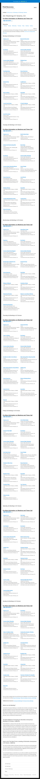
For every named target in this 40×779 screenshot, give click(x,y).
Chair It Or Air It (6, 389)
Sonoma (29, 697)
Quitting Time (23, 367)
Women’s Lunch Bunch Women (27, 293)
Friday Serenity (6, 495)
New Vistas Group (6, 452)
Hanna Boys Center (24, 229)
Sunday (31, 25)
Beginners (5, 240)
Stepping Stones (6, 653)
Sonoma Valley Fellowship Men (9, 536)
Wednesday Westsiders (8, 304)
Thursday (19, 25)
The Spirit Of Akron (24, 642)
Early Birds (23, 92)
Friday (23, 25)
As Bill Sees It (23, 81)
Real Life (5, 399)
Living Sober (23, 664)
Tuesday (9, 25)
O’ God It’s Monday (24, 103)
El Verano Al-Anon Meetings (28, 700)
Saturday (27, 25)
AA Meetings (15, 12)
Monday (5, 25)
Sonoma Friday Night (7, 430)
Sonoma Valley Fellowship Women (10, 166)
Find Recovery (8, 7)
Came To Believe (6, 335)
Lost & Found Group (7, 103)
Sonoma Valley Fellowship (26, 49)
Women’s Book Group (25, 536)
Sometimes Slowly (24, 283)
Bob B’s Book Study (25, 134)
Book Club (5, 685)
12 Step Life (34, 774)
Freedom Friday (6, 484)
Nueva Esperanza (24, 71)
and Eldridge (34, 697)
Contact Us (6, 775)
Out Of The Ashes (6, 114)
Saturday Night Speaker (8, 590)
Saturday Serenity (24, 558)
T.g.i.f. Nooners (23, 484)
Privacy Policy (11, 774)
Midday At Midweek (7, 283)
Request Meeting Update (27, 774)
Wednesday (14, 25)
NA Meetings (7, 766)
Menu (35, 7)
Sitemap (21, 774)
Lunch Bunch (23, 177)
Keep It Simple (23, 166)
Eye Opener (5, 49)
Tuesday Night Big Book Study (9, 198)
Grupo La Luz (6, 38)
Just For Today (6, 579)
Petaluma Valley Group (7, 462)
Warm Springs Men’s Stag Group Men (28, 356)
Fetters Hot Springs (24, 697)
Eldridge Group (24, 60)
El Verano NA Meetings (18, 700)
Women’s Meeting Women (26, 378)
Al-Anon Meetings (9, 768)
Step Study (23, 515)
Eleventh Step (6, 81)
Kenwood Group (24, 261)
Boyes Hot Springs (16, 697)
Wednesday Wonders (7, 293)
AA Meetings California (22, 12)
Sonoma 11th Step (24, 324)
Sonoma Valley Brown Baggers (9, 250)
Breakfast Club (23, 653)
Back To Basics (6, 92)
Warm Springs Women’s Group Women (11, 367)
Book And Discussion (25, 38)
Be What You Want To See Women (10, 356)
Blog (6, 771)
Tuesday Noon (23, 198)
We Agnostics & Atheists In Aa (9, 261)
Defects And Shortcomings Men (9, 144)
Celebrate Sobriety (24, 547)
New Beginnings (6, 71)
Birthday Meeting (6, 187)
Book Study (23, 144)
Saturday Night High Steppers (26, 579)
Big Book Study (6, 473)
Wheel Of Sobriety (6, 209)
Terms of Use (17, 774)
